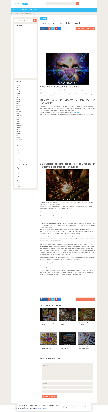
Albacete (18, 89)
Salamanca (18, 163)
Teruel (17, 13)
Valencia (18, 179)
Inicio (15, 9)
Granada (18, 123)
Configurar (86, 407)
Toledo (17, 177)
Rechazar (76, 407)
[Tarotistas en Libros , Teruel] (48, 314)
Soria (17, 171)
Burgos (17, 103)
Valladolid (18, 181)
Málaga (17, 149)
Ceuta (17, 113)
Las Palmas (19, 139)
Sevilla (17, 169)
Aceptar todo (67, 407)
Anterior (81, 28)
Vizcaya (18, 182)
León (17, 141)
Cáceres (18, 105)
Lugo (17, 145)
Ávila (17, 97)
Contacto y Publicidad (29, 9)
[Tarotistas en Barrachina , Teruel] (86, 314)
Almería (18, 93)
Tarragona (18, 173)
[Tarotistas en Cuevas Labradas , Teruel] (86, 338)
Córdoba (18, 117)
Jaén (17, 135)
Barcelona (18, 101)
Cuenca (17, 119)
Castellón (18, 111)
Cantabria (18, 109)
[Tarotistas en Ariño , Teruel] (67, 314)
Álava (17, 87)
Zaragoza (18, 186)
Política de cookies (42, 408)
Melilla (17, 151)
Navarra (18, 155)
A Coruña (18, 85)
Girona (17, 121)
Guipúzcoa (18, 127)
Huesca (18, 131)
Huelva (17, 129)
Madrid (17, 147)
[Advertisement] (67, 42)
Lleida (17, 143)
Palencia (18, 159)
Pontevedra (19, 161)
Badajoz (18, 99)
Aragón (77, 112)
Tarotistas (20, 3)
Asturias (18, 95)
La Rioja (18, 137)
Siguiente (90, 28)
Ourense (18, 157)
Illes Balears (19, 133)
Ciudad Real (19, 115)
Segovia (18, 167)
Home (12, 13)
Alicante (18, 91)
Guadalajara (19, 125)
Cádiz (17, 107)
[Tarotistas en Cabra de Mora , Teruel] (67, 338)
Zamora (18, 184)
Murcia (17, 153)
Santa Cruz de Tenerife (21, 165)
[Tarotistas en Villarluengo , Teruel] (48, 338)
